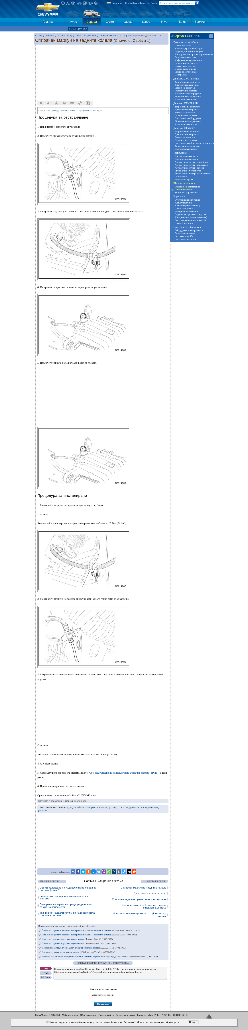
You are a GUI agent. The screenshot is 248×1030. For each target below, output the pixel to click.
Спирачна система (184, 189)
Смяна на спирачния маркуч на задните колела (77, 939)
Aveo (73, 21)
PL (180, 1015)
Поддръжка (181, 74)
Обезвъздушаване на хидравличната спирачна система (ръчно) (68, 888)
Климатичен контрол (185, 66)
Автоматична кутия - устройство (191, 162)
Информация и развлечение (189, 60)
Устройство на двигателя (187, 82)
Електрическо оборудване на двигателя (194, 143)
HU (187, 1015)
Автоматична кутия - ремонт (189, 167)
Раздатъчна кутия (184, 179)
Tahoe (182, 21)
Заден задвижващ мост (186, 159)
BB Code (45, 977)
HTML (46, 973)
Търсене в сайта (106, 1015)
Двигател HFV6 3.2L (184, 128)
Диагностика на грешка (187, 84)
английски (78, 807)
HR (173, 1015)
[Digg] (129, 871)
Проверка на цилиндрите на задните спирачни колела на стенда (84, 948)
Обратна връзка (88, 1015)
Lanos (146, 21)
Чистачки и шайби (184, 236)
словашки (153, 807)
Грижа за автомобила (185, 71)
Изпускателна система (186, 99)
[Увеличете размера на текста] (64, 103)
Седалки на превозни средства (190, 214)
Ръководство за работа (185, 42)
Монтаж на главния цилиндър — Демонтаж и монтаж (139, 914)
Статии (128, 3)
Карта (136, 3)
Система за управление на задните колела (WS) (78, 952)
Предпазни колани (184, 208)
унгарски (42, 810)
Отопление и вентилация (187, 199)
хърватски (122, 807)
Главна (48, 21)
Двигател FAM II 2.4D (185, 103)
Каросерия (179, 196)
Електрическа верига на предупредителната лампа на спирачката (66, 905)
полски (143, 807)
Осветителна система (185, 57)
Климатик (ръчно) (184, 202)
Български (117, 3)
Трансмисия (179, 152)
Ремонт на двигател (185, 87)
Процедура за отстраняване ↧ (64, 110)
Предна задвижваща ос (186, 156)
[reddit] (134, 871)
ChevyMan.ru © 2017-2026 (47, 1015)
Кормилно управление (186, 192)
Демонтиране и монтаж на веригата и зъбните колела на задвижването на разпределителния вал (100, 956)
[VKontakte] (73, 871)
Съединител (181, 176)
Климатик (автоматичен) (187, 205)
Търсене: (154, 3)
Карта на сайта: (145, 1015)
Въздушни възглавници (186, 211)
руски (69, 807)
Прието (193, 1022)
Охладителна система (186, 90)
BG (158, 1015)
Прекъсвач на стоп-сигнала (150, 893)
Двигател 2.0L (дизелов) (186, 78)
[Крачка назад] (41, 103)
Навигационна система (186, 63)
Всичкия (200, 21)
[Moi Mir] (93, 871)
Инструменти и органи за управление (194, 54)
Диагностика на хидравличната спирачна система (64, 897)
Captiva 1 (78, 29)
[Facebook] (78, 871)
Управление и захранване (188, 96)
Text (45, 968)
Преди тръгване (183, 45)
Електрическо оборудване (188, 93)
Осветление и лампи (185, 233)
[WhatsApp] (109, 871)
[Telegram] (98, 871)
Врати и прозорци (184, 223)
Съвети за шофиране (185, 68)
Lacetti (128, 21)
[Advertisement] (102, 72)
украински (102, 807)
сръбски (112, 807)
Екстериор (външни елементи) (190, 220)
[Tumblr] (119, 871)
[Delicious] (124, 871)
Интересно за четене (125, 1015)
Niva (164, 21)
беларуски (90, 807)
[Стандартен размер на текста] (56, 103)
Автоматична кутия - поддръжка (191, 164)
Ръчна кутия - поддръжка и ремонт (192, 173)
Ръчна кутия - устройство (188, 170)
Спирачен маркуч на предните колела (143, 887)
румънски (134, 807)
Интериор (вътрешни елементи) (191, 217)
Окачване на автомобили (187, 186)
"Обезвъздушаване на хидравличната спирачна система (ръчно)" (123, 772)
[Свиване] (211, 36)
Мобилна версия (70, 1015)
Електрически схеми (185, 239)
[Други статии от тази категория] (72, 103)
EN (154, 1015)
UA (166, 1015)
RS (169, 1015)
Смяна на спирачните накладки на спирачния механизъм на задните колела (91, 930)
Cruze (110, 21)
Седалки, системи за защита (189, 51)
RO (177, 1015)
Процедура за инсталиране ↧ (92, 110)
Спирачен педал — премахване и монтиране (139, 899)
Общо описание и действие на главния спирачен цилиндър (142, 906)
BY (162, 1015)
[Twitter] (83, 871)
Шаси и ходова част (184, 183)
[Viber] (103, 871)
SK (183, 1015)
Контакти (144, 3)
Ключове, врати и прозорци (189, 48)
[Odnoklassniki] (88, 871)
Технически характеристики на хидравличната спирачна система (67, 914)
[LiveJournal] (114, 871)
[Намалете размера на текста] (49, 103)
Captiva (91, 21)
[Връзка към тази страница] (80, 103)
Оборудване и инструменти (189, 230)
